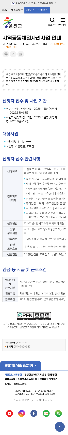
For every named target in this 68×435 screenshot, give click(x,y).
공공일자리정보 (39, 44)
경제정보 (24, 44)
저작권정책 (10, 379)
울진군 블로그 (46, 413)
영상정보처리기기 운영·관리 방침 (40, 374)
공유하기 (13, 54)
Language (15, 10)
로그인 (5, 10)
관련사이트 (43, 10)
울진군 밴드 (58, 413)
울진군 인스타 (21, 413)
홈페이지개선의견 (48, 379)
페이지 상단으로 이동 (60, 427)
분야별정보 (11, 44)
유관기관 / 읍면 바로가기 (19, 365)
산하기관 (30, 10)
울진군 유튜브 (9, 413)
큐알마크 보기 (20, 54)
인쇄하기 (5, 54)
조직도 (8, 384)
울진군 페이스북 (33, 413)
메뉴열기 (63, 20)
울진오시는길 (20, 384)
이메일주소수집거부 (27, 379)
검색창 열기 (52, 20)
